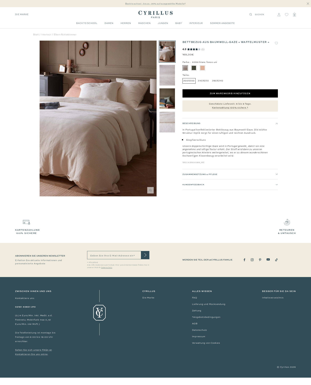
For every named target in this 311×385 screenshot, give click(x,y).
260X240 (217, 80)
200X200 (189, 80)
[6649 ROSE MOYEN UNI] (202, 68)
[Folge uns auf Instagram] (252, 259)
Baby (178, 23)
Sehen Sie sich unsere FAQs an (33, 350)
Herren (126, 23)
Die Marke (22, 14)
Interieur (196, 23)
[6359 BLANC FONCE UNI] (185, 68)
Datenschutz (199, 330)
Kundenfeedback (193, 184)
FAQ (194, 297)
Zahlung (197, 310)
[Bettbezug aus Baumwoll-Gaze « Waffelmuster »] (167, 52)
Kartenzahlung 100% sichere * (230, 107)
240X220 (203, 80)
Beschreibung (191, 123)
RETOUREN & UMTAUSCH (287, 231)
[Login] (279, 14)
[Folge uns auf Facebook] (244, 259)
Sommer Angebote (222, 23)
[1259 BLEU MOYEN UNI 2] (194, 68)
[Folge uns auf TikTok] (276, 259)
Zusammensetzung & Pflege (199, 174)
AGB (195, 323)
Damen (109, 23)
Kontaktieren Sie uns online (31, 354)
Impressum (198, 336)
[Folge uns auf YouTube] (268, 259)
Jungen (163, 23)
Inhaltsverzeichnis (272, 297)
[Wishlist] (286, 14)
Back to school (86, 23)
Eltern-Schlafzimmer (65, 34)
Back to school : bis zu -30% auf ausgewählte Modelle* (155, 3)
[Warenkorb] (294, 14)
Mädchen (144, 23)
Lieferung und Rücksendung (209, 304)
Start (36, 34)
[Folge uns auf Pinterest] (260, 259)
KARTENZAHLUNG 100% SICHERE (27, 231)
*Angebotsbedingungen (206, 317)
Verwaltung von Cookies (206, 343)
